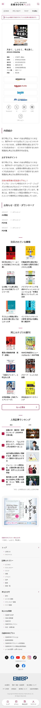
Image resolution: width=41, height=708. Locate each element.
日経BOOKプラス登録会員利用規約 (15, 646)
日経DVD (8, 621)
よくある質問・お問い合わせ (13, 649)
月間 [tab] (30, 425)
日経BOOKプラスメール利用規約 (15, 643)
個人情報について (31, 685)
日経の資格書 (9, 618)
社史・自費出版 (9, 627)
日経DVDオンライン (11, 624)
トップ (4, 548)
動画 (6, 583)
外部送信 (13, 689)
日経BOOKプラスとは (11, 637)
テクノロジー (17, 11)
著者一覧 (7, 586)
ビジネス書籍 (9, 599)
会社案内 (7, 685)
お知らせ (7, 551)
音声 (6, 580)
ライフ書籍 (8, 605)
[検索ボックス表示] (38, 3)
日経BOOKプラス (7, 537)
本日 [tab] (11, 425)
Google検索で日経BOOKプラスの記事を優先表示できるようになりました (21, 17)
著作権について (23, 689)
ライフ (26, 11)
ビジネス (6, 11)
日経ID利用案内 (34, 689)
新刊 (6, 596)
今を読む (34, 11)
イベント (7, 577)
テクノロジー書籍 (10, 602)
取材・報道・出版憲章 (18, 685)
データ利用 (6, 689)
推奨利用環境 (9, 640)
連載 (6, 574)
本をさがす (17, 537)
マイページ (8, 554)
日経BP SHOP (9, 615)
